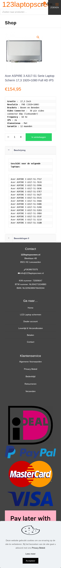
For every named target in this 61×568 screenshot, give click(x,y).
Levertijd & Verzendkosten (30, 328)
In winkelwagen (39, 137)
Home (30, 308)
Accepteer (30, 561)
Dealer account (30, 321)
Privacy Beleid (30, 369)
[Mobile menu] (57, 4)
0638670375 (32, 269)
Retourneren (30, 384)
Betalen (30, 335)
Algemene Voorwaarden (30, 361)
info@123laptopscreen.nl (32, 273)
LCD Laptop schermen (30, 314)
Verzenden (30, 391)
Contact (30, 342)
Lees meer (30, 554)
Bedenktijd (30, 376)
